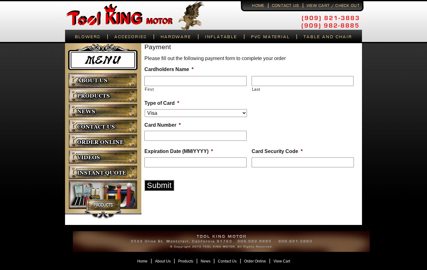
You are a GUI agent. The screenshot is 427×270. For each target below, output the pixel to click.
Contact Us (227, 261)
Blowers (88, 37)
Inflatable (221, 37)
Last (256, 89)
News (205, 261)
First (149, 89)
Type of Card (161, 103)
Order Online (255, 261)
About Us (163, 261)
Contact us (285, 6)
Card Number (162, 125)
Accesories (130, 37)
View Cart (282, 261)
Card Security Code (277, 151)
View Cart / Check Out (333, 6)
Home (258, 6)
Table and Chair (328, 37)
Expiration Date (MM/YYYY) (178, 151)
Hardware (176, 37)
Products (185, 261)
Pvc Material (270, 37)
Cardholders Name (168, 69)
